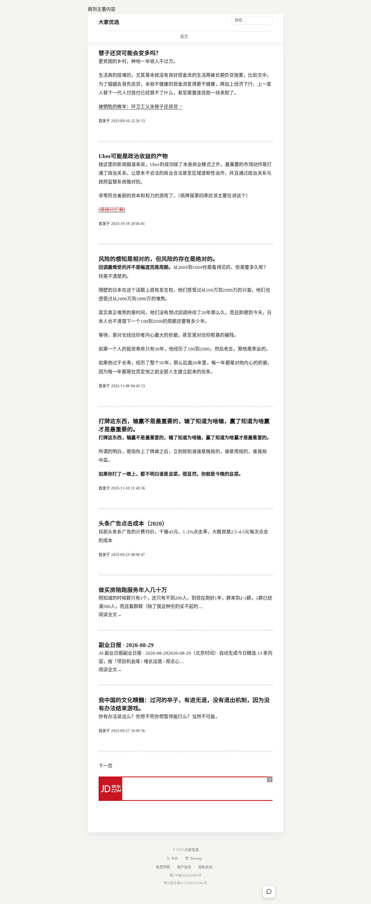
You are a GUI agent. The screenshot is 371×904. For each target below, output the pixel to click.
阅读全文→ (110, 614)
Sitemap (196, 858)
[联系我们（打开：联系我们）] (269, 892)
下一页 (105, 766)
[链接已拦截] (112, 209)
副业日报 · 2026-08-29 (126, 645)
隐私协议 (205, 867)
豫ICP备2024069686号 (185, 875)
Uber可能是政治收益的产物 (133, 156)
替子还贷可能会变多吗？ (130, 53)
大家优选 (109, 22)
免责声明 (163, 867)
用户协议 (184, 867)
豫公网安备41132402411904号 (185, 883)
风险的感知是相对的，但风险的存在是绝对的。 (158, 259)
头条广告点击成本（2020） (133, 524)
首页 (184, 36)
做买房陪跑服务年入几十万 (133, 590)
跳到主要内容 (101, 9)
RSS (175, 858)
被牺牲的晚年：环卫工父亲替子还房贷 (138, 106)
